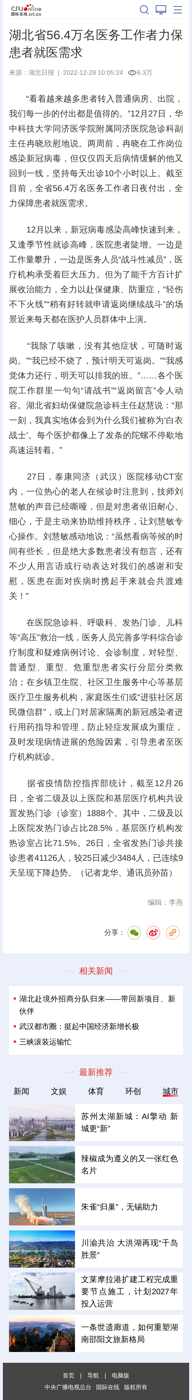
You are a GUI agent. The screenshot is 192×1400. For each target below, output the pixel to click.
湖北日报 (41, 72)
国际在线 (26, 9)
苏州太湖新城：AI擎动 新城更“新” (129, 1122)
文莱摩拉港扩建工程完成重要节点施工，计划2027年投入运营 (129, 1291)
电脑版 (120, 1375)
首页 (68, 1375)
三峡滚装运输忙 (45, 1042)
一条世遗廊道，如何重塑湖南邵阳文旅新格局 (129, 1333)
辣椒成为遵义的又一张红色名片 (129, 1164)
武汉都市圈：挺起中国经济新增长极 (79, 1026)
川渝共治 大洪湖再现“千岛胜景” (129, 1248)
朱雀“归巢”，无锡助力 (119, 1206)
